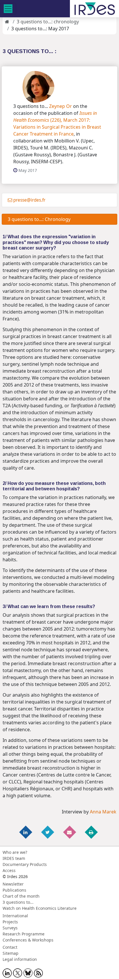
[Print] (91, 832)
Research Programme (23, 934)
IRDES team (14, 858)
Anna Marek (103, 812)
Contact (10, 947)
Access (9, 870)
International (15, 915)
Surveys (10, 928)
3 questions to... (18, 902)
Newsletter (13, 884)
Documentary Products (25, 864)
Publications (14, 890)
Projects (10, 921)
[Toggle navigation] (8, 8)
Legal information (20, 959)
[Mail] (70, 832)
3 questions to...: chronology (48, 21)
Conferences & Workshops (28, 940)
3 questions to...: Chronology (37, 219)
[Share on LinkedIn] (26, 832)
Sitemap (10, 953)
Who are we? (15, 852)
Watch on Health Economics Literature (40, 908)
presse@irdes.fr (29, 200)
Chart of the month (21, 896)
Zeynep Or (60, 106)
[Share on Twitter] (48, 832)
